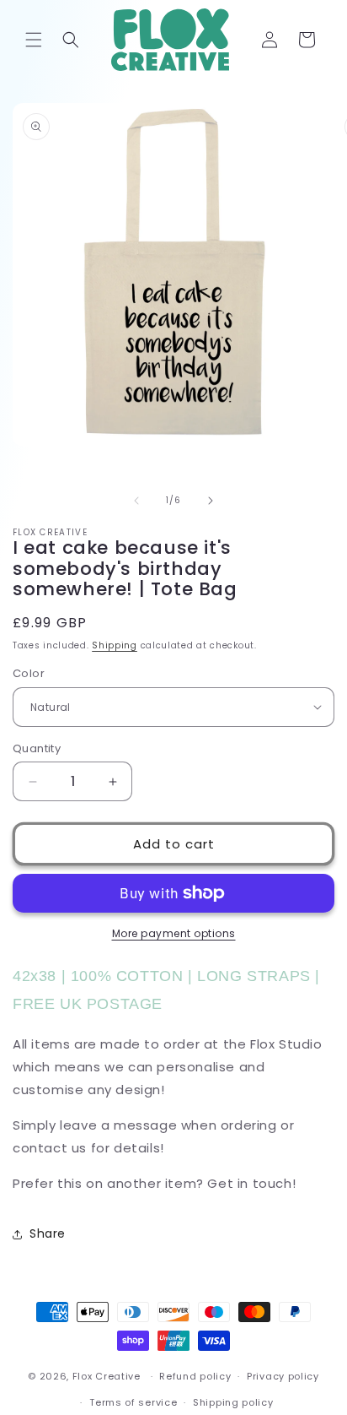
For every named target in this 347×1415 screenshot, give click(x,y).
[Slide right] (210, 500)
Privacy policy (283, 1376)
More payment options (174, 933)
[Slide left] (136, 500)
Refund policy (195, 1376)
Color (29, 673)
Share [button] (47, 1233)
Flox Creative (106, 1376)
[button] (33, 39)
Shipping (114, 645)
